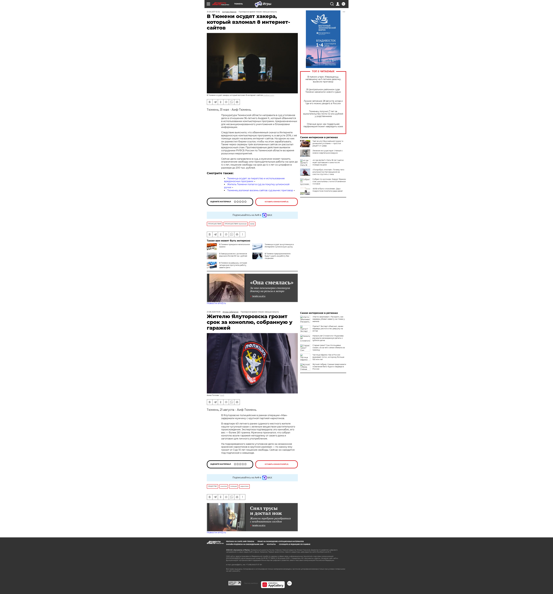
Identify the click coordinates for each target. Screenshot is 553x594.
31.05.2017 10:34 (213, 12)
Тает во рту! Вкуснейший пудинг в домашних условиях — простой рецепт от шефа (328, 143)
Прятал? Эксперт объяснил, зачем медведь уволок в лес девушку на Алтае (328, 328)
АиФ (222, 395)
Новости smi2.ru (216, 303)
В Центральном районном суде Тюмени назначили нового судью (323, 90)
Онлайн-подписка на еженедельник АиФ (245, 544)
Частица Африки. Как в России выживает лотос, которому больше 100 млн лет (328, 357)
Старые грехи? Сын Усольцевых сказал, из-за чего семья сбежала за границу (329, 347)
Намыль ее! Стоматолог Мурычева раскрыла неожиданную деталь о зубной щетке (328, 338)
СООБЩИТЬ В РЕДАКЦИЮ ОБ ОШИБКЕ (294, 544)
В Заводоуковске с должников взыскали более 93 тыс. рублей (233, 255)
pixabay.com (268, 95)
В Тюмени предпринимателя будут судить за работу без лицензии (277, 256)
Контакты (271, 544)
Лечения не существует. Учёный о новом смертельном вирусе (328, 152)
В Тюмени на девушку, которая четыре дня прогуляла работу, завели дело (233, 265)
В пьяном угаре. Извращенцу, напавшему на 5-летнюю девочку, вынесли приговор (323, 79)
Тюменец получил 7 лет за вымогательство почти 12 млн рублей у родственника (323, 114)
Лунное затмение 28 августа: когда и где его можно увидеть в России (323, 102)
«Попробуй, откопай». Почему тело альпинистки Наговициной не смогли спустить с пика (328, 172)
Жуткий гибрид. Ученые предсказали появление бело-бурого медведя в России (329, 366)
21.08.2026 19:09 (213, 312)
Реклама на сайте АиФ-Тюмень (240, 541)
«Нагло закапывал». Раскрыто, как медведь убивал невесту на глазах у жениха (329, 319)
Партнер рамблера (251, 583)
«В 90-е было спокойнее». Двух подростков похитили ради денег (328, 190)
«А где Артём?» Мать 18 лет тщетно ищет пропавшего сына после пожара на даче (328, 162)
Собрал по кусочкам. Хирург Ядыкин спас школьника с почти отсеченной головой (329, 181)
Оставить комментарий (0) (276, 202)
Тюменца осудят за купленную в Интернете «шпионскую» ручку (279, 245)
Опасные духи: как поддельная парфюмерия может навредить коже (323, 125)
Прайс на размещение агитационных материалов (280, 541)
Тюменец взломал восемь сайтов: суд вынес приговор (260, 190)
